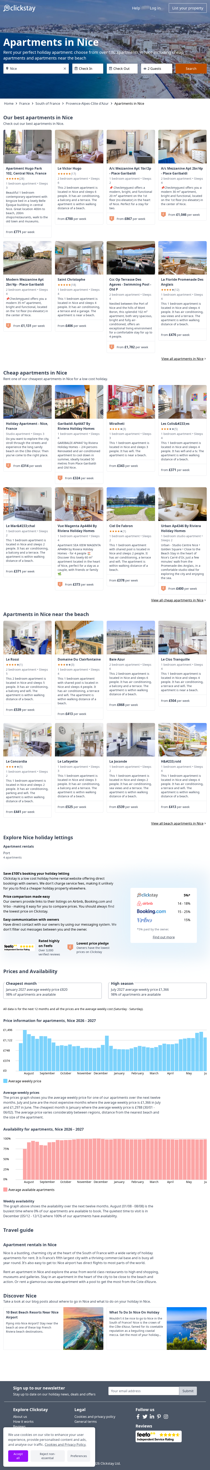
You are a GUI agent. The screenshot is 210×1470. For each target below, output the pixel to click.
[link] (27, 146)
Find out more (164, 937)
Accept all (18, 1456)
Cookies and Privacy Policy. (65, 1444)
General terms (85, 1421)
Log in (155, 8)
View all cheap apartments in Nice (177, 600)
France (24, 103)
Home (9, 103)
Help (136, 8)
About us (20, 1416)
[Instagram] (165, 1416)
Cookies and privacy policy (94, 1416)
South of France (47, 103)
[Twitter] (145, 1416)
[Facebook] (138, 1416)
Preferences (79, 1456)
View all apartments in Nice (182, 358)
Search (191, 68)
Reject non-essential (47, 1456)
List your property (187, 8)
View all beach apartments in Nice (177, 823)
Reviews (19, 1426)
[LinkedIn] (152, 1416)
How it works (23, 1421)
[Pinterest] (158, 1416)
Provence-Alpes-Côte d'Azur (87, 103)
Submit (188, 1391)
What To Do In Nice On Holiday (134, 1312)
